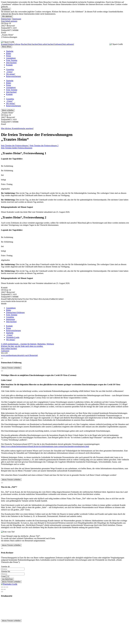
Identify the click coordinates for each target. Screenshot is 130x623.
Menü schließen (8, 110)
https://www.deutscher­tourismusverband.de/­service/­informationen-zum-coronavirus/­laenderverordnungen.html (45, 446)
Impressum (16, 19)
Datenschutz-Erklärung (15, 312)
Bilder (8, 53)
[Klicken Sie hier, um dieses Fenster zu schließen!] (2, 358)
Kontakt (9, 65)
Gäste (3, 576)
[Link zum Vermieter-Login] (9, 584)
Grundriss (10, 69)
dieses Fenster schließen (11, 368)
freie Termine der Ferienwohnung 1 (15, 145)
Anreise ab (5, 566)
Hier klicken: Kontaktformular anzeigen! (17, 128)
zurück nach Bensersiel (28, 355)
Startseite (9, 51)
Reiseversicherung (13, 76)
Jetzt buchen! (11, 63)
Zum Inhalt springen (9, 21)
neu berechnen (7, 579)
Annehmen (6, 9)
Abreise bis (5, 571)
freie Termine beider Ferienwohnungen (16, 148)
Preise (8, 56)
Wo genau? (10, 74)
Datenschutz (6, 19)
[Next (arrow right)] (5, 589)
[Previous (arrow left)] (2, 589)
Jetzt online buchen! (9, 348)
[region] (65, 21)
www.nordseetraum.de (10, 355)
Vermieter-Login (12, 337)
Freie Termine (11, 60)
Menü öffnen (6, 47)
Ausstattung (11, 58)
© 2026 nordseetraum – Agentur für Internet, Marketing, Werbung (27, 344)
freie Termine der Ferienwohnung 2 (44, 145)
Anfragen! (5, 351)
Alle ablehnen (7, 16)
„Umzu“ (9, 72)
